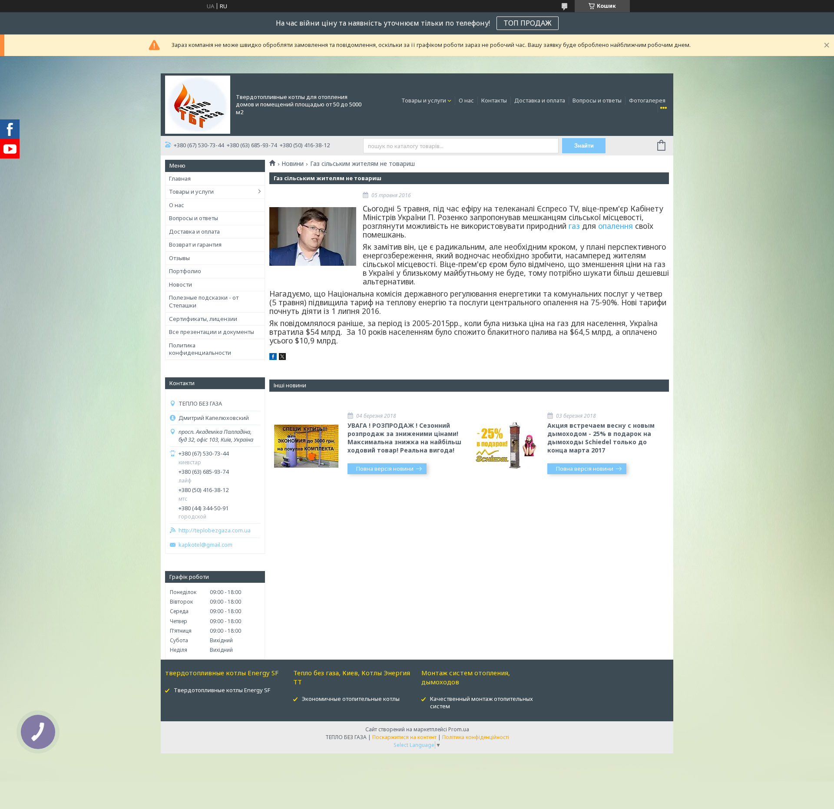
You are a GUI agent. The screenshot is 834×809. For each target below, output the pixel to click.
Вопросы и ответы (597, 100)
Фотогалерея (647, 100)
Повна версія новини (385, 468)
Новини (292, 164)
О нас (466, 100)
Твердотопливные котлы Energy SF (222, 690)
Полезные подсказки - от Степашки (203, 301)
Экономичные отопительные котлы (351, 699)
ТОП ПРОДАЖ (527, 23)
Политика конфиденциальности (200, 349)
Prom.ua (458, 729)
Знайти (584, 145)
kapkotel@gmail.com (205, 544)
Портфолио (185, 271)
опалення (615, 226)
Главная (180, 178)
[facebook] (273, 358)
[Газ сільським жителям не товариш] (312, 236)
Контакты (494, 100)
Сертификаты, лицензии (203, 319)
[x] (282, 358)
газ (574, 226)
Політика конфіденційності (475, 737)
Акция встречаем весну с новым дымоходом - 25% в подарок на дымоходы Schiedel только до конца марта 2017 (601, 437)
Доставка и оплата (539, 100)
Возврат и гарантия (195, 244)
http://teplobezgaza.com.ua (215, 530)
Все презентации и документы (211, 332)
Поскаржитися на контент (404, 737)
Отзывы (179, 258)
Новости (180, 284)
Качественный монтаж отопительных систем (481, 702)
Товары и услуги (423, 100)
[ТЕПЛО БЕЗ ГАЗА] (197, 104)
